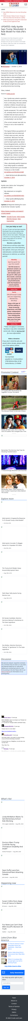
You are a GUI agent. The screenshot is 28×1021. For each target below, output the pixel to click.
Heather (4, 932)
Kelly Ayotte (21, 217)
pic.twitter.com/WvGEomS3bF (14, 172)
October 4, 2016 (9, 201)
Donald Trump (11, 217)
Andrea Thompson (6, 851)
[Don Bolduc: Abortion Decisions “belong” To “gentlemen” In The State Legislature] (14, 635)
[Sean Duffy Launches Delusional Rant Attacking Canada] (12, 861)
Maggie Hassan (12, 219)
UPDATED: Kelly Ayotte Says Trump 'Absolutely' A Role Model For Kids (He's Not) (13, 30)
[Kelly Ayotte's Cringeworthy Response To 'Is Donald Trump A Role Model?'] (14, 508)
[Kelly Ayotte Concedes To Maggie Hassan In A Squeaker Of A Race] (14, 533)
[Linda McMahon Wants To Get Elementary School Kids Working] (12, 808)
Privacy (14, 1009)
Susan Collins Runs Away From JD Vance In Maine (12, 902)
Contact (14, 1004)
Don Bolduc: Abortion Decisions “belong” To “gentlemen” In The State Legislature (13, 647)
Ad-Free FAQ (21, 331)
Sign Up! (6, 987)
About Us (14, 1001)
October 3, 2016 (9, 177)
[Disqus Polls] (14, 695)
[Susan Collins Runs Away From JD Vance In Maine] (12, 892)
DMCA (14, 1012)
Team (14, 998)
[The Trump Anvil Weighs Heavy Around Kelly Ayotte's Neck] (14, 558)
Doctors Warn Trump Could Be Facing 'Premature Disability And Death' (12, 845)
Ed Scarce (6, 66)
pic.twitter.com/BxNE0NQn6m (14, 196)
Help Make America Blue (13, 966)
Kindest (9, 354)
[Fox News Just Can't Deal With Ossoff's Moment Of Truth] (12, 916)
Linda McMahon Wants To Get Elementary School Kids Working (12, 818)
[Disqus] (14, 733)
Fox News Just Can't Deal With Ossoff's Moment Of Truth (12, 926)
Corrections (14, 1015)
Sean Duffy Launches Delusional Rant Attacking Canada (12, 872)
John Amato (5, 877)
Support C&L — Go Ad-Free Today (14, 1)
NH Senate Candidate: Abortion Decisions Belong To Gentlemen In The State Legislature (12, 620)
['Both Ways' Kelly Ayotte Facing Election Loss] (14, 583)
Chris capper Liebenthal (8, 824)
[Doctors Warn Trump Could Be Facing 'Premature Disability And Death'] (12, 833)
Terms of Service (6, 671)
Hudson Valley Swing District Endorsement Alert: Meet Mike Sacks (16, 954)
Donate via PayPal (19, 350)
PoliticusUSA (10, 94)
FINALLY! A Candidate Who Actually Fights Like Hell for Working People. (15, 960)
